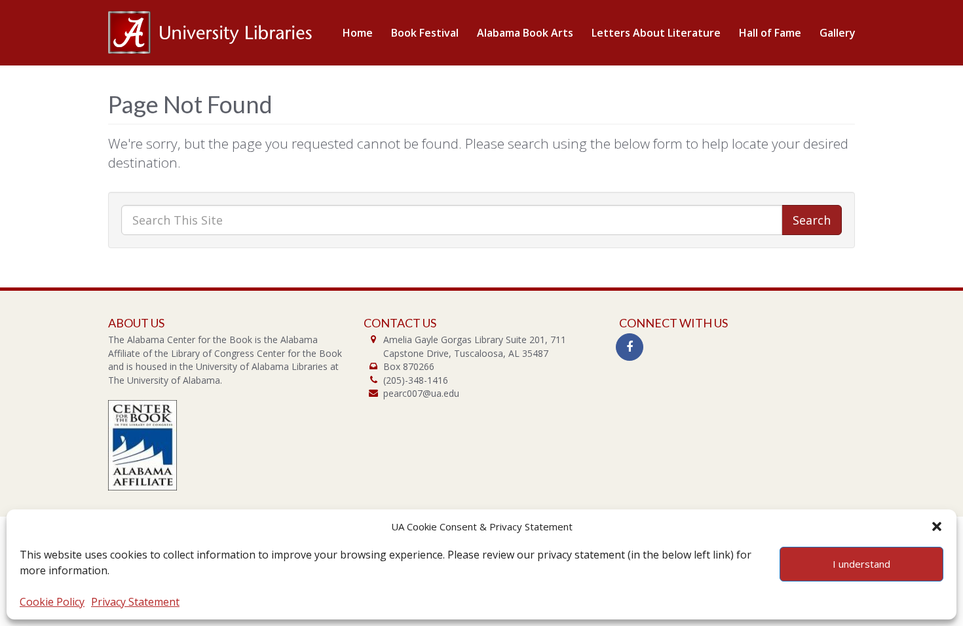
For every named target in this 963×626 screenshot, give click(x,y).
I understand (861, 563)
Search (812, 220)
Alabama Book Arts (525, 33)
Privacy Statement (135, 602)
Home (358, 33)
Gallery (838, 33)
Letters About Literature (656, 33)
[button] (936, 526)
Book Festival (425, 33)
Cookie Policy (52, 602)
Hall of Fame (770, 33)
